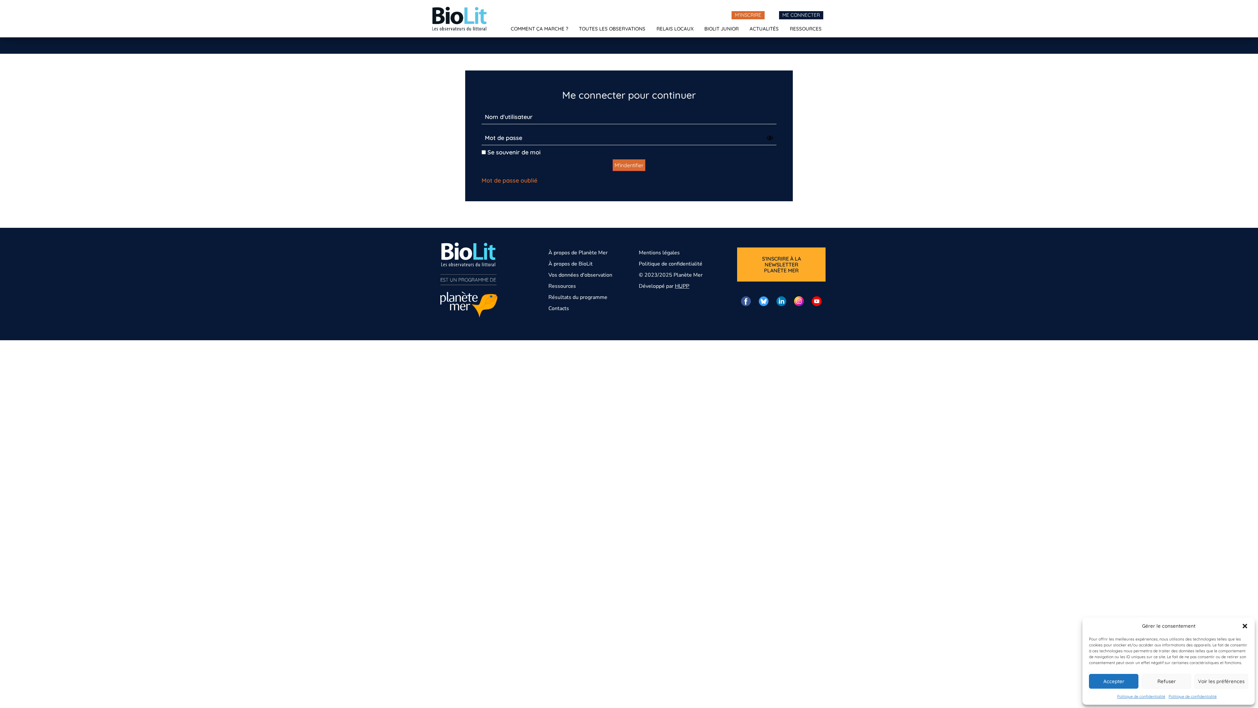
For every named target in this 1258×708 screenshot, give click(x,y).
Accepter (1113, 681)
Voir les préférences (1221, 681)
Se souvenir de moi (513, 152)
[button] (1245, 626)
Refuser (1166, 681)
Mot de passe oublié (509, 180)
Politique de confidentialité (1141, 696)
